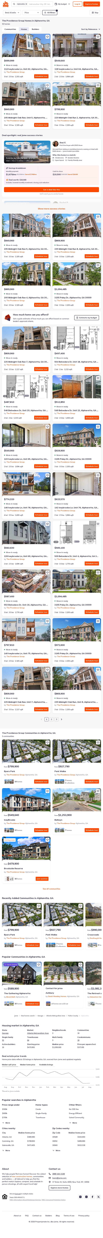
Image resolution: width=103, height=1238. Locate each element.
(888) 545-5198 (58, 1174)
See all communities (51, 889)
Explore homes (91, 4)
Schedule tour (41, 76)
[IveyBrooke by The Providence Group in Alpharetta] (26, 800)
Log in (77, 4)
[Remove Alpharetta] (26, 4)
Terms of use (69, 1215)
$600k (4, 1113)
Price (27, 12)
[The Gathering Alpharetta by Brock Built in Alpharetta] (22, 974)
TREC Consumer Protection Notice (53, 1200)
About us (17, 1215)
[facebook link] (92, 1196)
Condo (38, 1109)
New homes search (28, 1016)
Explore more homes (59, 1188)
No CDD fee (74, 1109)
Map (96, 12)
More (8, 1123)
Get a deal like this (51, 189)
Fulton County (73, 1016)
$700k (4, 1117)
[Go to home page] (5, 4)
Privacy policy (83, 1215)
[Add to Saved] (47, 37)
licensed (18, 1194)
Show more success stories (51, 208)
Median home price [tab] (27, 1064)
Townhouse (40, 1117)
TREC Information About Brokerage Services (25, 1200)
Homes (24, 29)
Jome (16, 1016)
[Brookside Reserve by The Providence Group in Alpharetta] (26, 849)
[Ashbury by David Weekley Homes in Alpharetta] (63, 974)
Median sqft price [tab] (9, 1064)
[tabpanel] (51, 1077)
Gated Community (76, 1117)
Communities (10, 29)
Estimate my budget (88, 318)
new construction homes (22, 1176)
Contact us (37, 1215)
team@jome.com (59, 1178)
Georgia (40, 1016)
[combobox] (40, 4)
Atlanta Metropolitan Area (55, 1016)
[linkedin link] (86, 1196)
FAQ (27, 1215)
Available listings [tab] (46, 1064)
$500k (4, 1109)
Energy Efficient (75, 1113)
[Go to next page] (62, 719)
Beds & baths (10, 12)
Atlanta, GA (7, 1137)
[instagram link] (80, 1196)
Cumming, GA (7, 1141)
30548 (54, 1137)
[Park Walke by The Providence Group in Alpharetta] (77, 752)
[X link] (98, 1196)
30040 (54, 1145)
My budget (62, 4)
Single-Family (41, 1113)
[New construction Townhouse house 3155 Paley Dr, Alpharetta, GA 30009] (77, 582)
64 (28, 1040)
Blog (58, 1215)
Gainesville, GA (8, 1145)
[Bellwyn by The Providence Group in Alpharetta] (77, 800)
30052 (54, 1141)
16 (78, 1040)
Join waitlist (42, 879)
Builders (35, 29)
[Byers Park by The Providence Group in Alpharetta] (26, 752)
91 (3, 1040)
